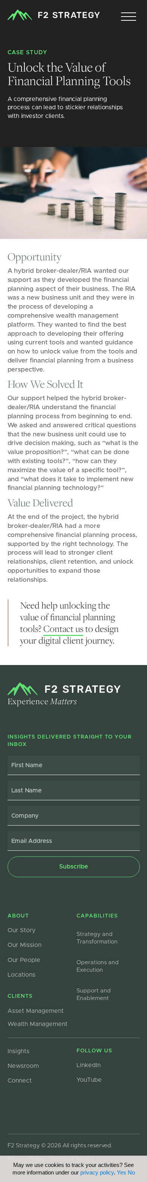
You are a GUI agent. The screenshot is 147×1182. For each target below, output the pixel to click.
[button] (128, 17)
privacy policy (97, 1172)
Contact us (63, 628)
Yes (121, 1172)
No (131, 1172)
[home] (54, 15)
